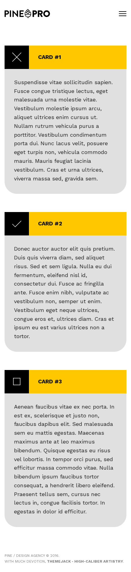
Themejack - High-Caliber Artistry (85, 561)
